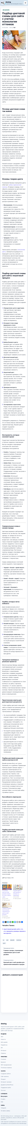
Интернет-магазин (6, 1082)
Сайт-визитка (4, 1076)
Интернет (3, 1050)
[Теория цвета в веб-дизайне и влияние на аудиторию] (18, 887)
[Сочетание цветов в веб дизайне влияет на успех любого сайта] (7, 887)
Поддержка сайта (6, 1087)
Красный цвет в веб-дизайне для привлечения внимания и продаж (14, 962)
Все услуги (4, 1096)
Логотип (3, 1090)
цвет (4, 943)
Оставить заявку (5, 1110)
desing (8, 2)
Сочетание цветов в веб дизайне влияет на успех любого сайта (6, 894)
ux (3, 940)
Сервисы (3, 1053)
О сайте (3, 1099)
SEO (2, 1036)
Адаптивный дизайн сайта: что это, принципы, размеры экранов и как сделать (15, 931)
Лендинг (3, 1079)
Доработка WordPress (7, 1085)
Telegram (3, 1108)
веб (7, 940)
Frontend (3, 1059)
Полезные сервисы (6, 1067)
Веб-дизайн (6, 10)
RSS (2, 1102)
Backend (3, 1062)
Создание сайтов (5, 1073)
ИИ (2, 1047)
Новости (3, 1039)
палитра (18, 940)
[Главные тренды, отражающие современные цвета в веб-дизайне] (7, 905)
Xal (14, 27)
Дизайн (12, 940)
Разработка (4, 1045)
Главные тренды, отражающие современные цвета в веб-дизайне (6, 911)
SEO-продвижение (6, 1065)
